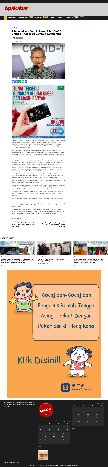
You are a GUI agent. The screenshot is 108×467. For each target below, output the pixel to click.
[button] (52, 397)
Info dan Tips (50, 18)
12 (49, 433)
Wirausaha (69, 18)
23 (67, 436)
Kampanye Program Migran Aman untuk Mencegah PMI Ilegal (51, 260)
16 (67, 433)
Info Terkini (11, 18)
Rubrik (78, 18)
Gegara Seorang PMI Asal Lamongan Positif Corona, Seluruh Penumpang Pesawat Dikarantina (53, 223)
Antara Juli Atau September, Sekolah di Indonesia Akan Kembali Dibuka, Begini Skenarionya (23, 223)
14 (58, 433)
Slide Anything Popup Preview (11, 462)
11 (45, 433)
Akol (21, 41)
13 (54, 433)
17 (40, 436)
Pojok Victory (24, 18)
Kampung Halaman (37, 18)
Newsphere (67, 465)
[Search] (103, 17)
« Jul (39, 446)
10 (40, 433)
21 (58, 436)
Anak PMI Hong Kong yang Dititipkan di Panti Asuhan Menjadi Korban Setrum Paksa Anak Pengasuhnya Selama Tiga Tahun (88, 260)
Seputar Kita (15, 27)
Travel (60, 18)
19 (49, 436)
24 (40, 439)
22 (63, 436)
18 (45, 436)
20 (54, 436)
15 (63, 433)
